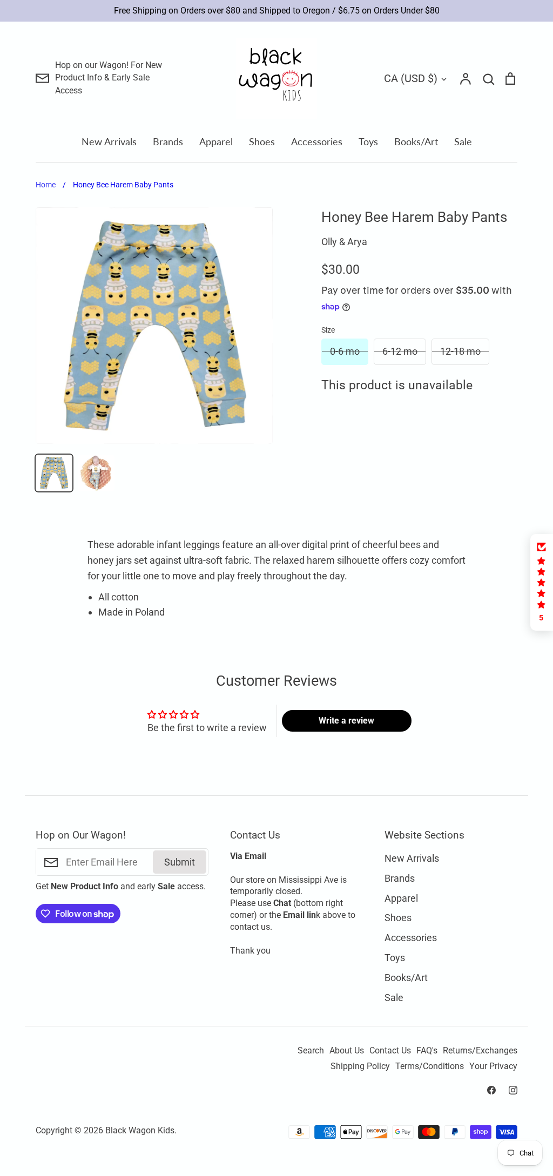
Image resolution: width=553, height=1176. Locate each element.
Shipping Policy (360, 1066)
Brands (168, 141)
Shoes (262, 141)
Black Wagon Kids (139, 1131)
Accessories (316, 141)
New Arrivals (109, 141)
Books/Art (416, 141)
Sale (463, 141)
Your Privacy (493, 1066)
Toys (368, 141)
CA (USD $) (410, 78)
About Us (346, 1051)
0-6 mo (345, 351)
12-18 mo (460, 351)
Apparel (216, 141)
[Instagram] (513, 1090)
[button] (541, 582)
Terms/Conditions (429, 1066)
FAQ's (426, 1051)
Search (311, 1051)
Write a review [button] (346, 720)
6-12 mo (399, 351)
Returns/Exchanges (480, 1051)
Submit (179, 862)
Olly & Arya (344, 241)
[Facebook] (491, 1090)
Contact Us (390, 1051)
